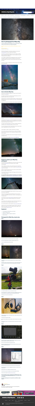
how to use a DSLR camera (17, 203)
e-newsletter (20, 175)
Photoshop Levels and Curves (11, 372)
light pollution (7, 163)
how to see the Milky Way (15, 137)
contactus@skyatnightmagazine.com (10, 375)
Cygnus (15, 99)
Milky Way (4, 53)
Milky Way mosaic (9, 207)
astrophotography (4, 52)
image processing (10, 197)
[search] (33, 12)
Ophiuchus (8, 124)
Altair (20, 340)
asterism (7, 94)
